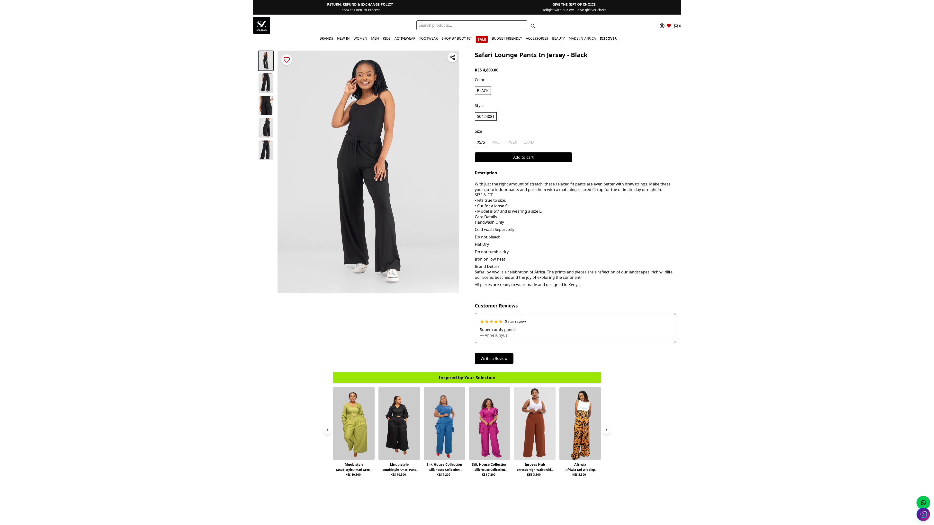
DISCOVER (608, 38)
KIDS (387, 38)
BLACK (483, 90)
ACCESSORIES (537, 38)
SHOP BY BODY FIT (457, 38)
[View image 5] (266, 150)
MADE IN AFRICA (582, 38)
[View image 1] (266, 61)
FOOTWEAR (428, 38)
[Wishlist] (668, 25)
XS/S (481, 142)
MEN (375, 38)
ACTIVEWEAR (405, 38)
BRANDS (326, 38)
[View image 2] (266, 83)
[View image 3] (266, 105)
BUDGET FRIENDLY (507, 38)
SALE (482, 39)
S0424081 (485, 116)
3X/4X (529, 142)
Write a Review (494, 358)
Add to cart (523, 157)
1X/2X (512, 142)
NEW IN (343, 38)
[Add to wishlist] (286, 59)
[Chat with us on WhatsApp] (923, 502)
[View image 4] (266, 128)
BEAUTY (558, 38)
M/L (495, 142)
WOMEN (360, 38)
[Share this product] (452, 57)
